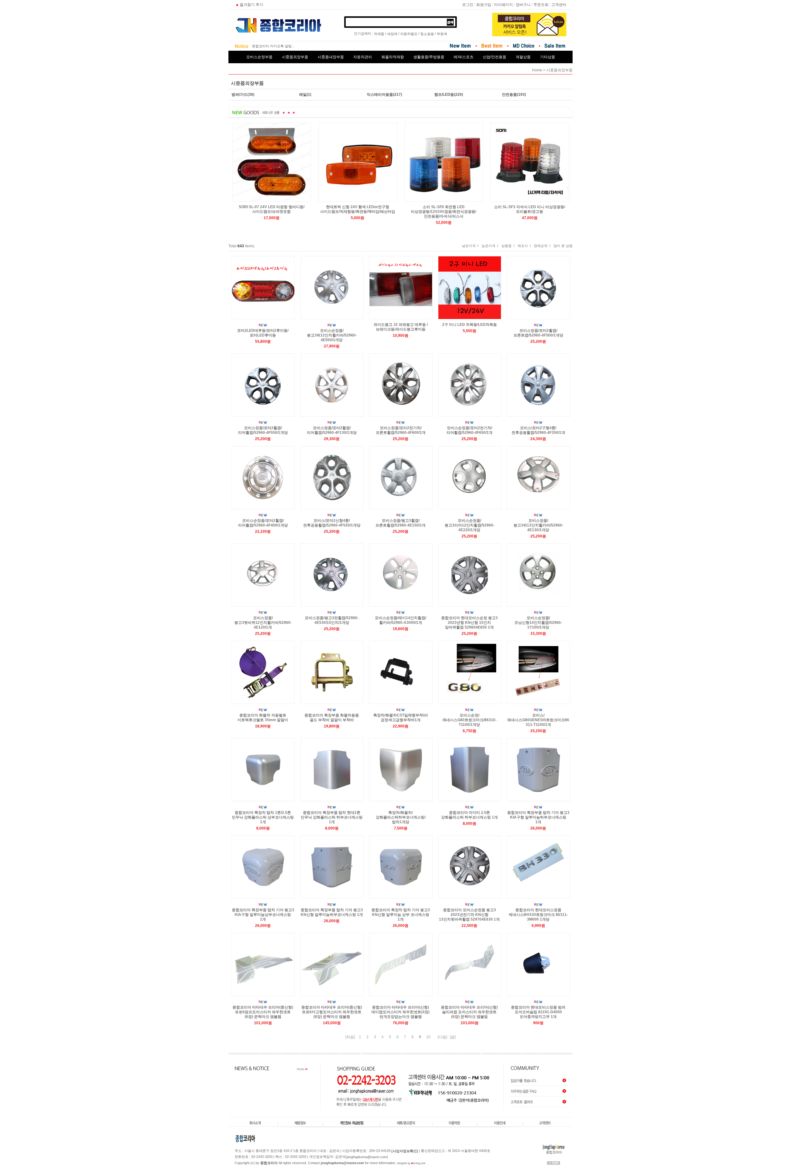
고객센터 (558, 5)
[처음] (350, 1037)
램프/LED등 (444, 94)
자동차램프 (408, 34)
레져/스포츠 (463, 57)
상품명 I (507, 246)
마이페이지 (503, 5)
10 (428, 1037)
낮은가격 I (470, 246)
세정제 (392, 34)
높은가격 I (490, 246)
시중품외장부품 (295, 57)
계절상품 (523, 57)
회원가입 (483, 5)
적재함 (379, 34)
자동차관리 (362, 57)
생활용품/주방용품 (428, 57)
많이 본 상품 (563, 246)
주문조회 (540, 5)
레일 (303, 94)
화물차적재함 (392, 57)
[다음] (442, 1037)
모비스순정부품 (259, 57)
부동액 (442, 34)
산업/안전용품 (494, 57)
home (537, 70)
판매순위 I (542, 246)
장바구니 (523, 5)
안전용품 (509, 94)
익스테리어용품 (380, 94)
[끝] (453, 1037)
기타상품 (547, 57)
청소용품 (427, 34)
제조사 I (524, 246)
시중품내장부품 (331, 57)
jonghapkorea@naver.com (367, 1157)
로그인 (467, 5)
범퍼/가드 (239, 94)
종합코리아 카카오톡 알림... (273, 46)
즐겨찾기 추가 (251, 5)
